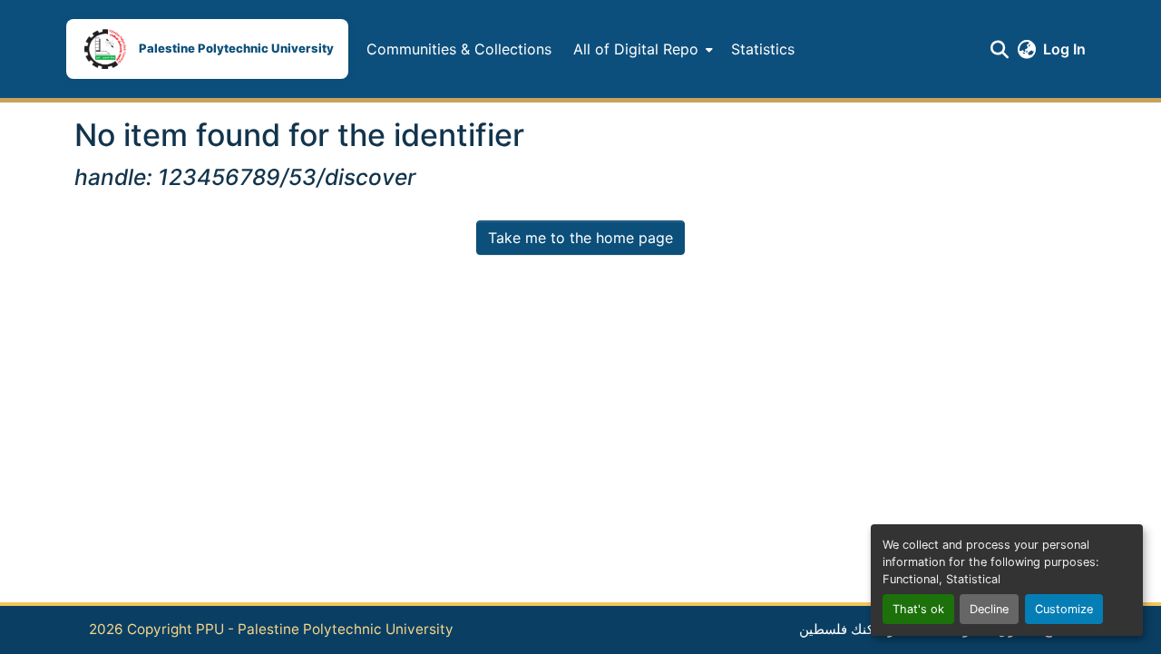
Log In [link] (1064, 49)
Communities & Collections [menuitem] (458, 49)
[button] (207, 49)
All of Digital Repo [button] (635, 49)
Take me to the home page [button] (580, 238)
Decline (989, 609)
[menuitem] (641, 49)
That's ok (918, 609)
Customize (1064, 609)
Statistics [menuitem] (763, 49)
